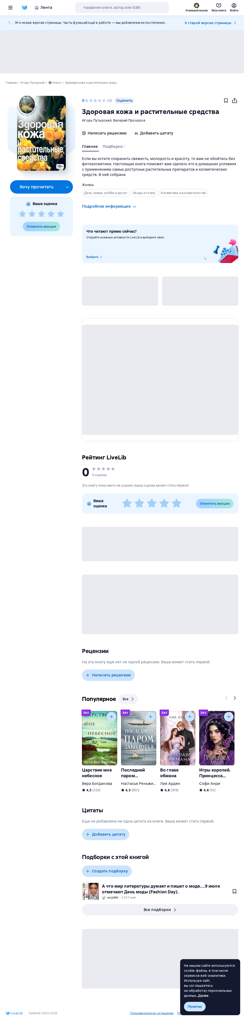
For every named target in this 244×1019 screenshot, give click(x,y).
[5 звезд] (60, 214)
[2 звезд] (32, 214)
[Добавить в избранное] (226, 100)
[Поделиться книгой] (234, 100)
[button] (41, 133)
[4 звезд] (51, 214)
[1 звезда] (22, 214)
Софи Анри (209, 783)
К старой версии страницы (208, 23)
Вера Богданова (97, 783)
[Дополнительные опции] (67, 187)
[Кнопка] (227, 698)
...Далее (202, 995)
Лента (46, 7)
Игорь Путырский (96, 120)
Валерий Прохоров (129, 120)
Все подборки (157, 909)
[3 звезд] (41, 214)
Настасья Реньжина (139, 783)
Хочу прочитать (37, 187)
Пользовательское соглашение (151, 1013)
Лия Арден (170, 783)
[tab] (90, 147)
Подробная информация (106, 206)
